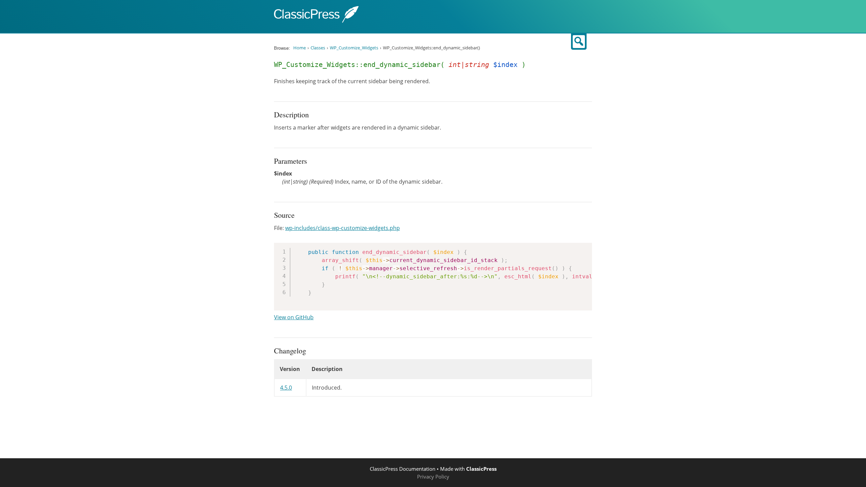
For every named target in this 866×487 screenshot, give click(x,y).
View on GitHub (294, 317)
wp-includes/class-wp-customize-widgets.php (342, 228)
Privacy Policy (433, 476)
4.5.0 (286, 387)
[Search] (579, 41)
